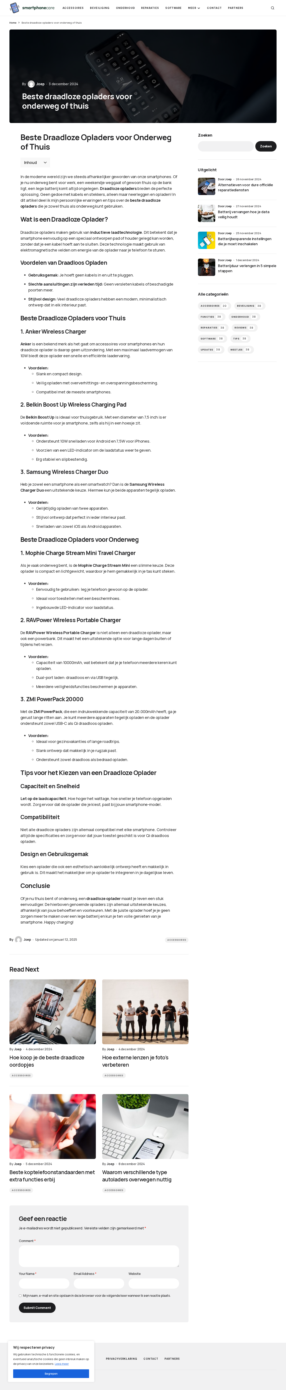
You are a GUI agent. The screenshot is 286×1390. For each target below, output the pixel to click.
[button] (273, 8)
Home (12, 22)
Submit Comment (37, 1308)
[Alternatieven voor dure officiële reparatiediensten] (206, 186)
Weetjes (240, 349)
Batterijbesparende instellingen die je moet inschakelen (244, 241)
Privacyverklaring (121, 1358)
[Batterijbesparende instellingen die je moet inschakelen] (206, 240)
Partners (172, 1358)
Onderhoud (243, 316)
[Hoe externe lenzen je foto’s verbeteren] (145, 1011)
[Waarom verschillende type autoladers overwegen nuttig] (145, 1126)
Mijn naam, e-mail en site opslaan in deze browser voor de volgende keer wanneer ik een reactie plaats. (97, 1295)
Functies (211, 316)
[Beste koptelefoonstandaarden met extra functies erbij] (52, 1126)
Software (212, 338)
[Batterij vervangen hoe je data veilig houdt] (206, 213)
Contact (150, 1358)
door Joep (225, 179)
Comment (27, 1241)
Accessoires (176, 939)
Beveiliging (249, 306)
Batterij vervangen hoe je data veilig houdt (243, 214)
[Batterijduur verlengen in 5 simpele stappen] (206, 267)
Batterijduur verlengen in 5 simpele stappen (247, 268)
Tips (239, 338)
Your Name (28, 1274)
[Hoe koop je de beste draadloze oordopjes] (52, 1011)
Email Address (85, 1274)
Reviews (244, 327)
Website (135, 1274)
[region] (51, 1361)
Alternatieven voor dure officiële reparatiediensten (245, 187)
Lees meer (62, 1364)
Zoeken (205, 135)
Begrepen (51, 1373)
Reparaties (212, 327)
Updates (210, 349)
